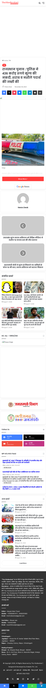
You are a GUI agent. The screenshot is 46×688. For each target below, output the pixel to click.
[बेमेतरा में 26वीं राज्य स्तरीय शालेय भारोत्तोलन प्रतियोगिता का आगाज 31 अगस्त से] (7, 539)
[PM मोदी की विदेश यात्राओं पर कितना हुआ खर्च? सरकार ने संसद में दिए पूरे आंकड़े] (12, 313)
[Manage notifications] (41, 683)
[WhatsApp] (24, 93)
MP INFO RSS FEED (23, 673)
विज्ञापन (41, 670)
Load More (23, 563)
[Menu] (43, 3)
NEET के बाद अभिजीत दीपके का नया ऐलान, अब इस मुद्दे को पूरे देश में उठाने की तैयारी (34, 323)
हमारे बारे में (9, 670)
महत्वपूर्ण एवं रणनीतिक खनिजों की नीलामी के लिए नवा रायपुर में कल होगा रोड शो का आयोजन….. (28, 528)
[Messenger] (19, 93)
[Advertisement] (23, 31)
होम (4, 670)
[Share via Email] (35, 93)
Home (6, 60)
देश (10, 60)
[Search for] (40, 3)
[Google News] (23, 186)
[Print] (40, 93)
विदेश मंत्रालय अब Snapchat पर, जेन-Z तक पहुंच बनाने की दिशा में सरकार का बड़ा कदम (12, 297)
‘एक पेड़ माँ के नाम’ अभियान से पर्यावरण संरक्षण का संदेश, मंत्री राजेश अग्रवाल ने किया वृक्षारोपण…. (28, 507)
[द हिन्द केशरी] (10, 3)
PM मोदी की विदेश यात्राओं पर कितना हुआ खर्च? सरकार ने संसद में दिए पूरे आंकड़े (12, 323)
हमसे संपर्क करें (17, 670)
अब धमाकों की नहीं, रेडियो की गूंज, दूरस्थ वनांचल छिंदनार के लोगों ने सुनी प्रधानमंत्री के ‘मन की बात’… (29, 517)
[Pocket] (14, 93)
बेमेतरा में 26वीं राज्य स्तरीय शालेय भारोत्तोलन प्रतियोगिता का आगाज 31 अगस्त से (27, 538)
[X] (9, 93)
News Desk (8, 87)
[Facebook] (4, 93)
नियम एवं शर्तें (34, 670)
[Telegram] (30, 93)
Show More (22, 179)
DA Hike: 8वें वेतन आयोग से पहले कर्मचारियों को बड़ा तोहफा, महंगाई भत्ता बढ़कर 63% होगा (33, 298)
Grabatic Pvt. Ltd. (32, 667)
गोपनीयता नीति (26, 670)
